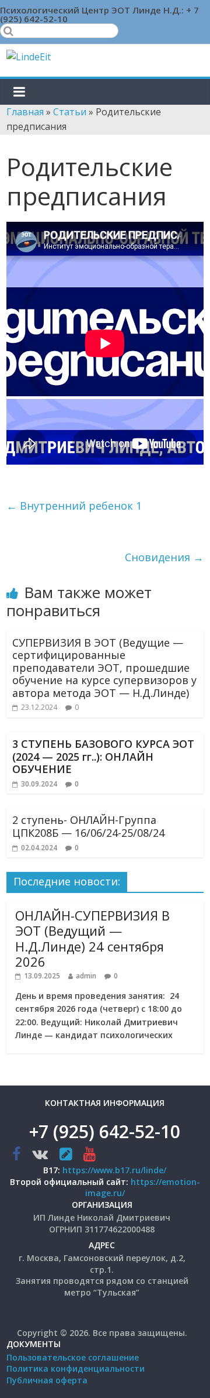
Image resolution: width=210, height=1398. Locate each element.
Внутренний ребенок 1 (74, 506)
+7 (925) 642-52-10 (104, 1131)
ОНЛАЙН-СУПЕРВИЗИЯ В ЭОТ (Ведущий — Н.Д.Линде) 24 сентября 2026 (92, 938)
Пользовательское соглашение (72, 1357)
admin (86, 976)
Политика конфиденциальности (75, 1368)
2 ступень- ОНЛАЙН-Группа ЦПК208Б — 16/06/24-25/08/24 (88, 826)
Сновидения (164, 557)
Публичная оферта (47, 1380)
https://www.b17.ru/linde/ (114, 1170)
